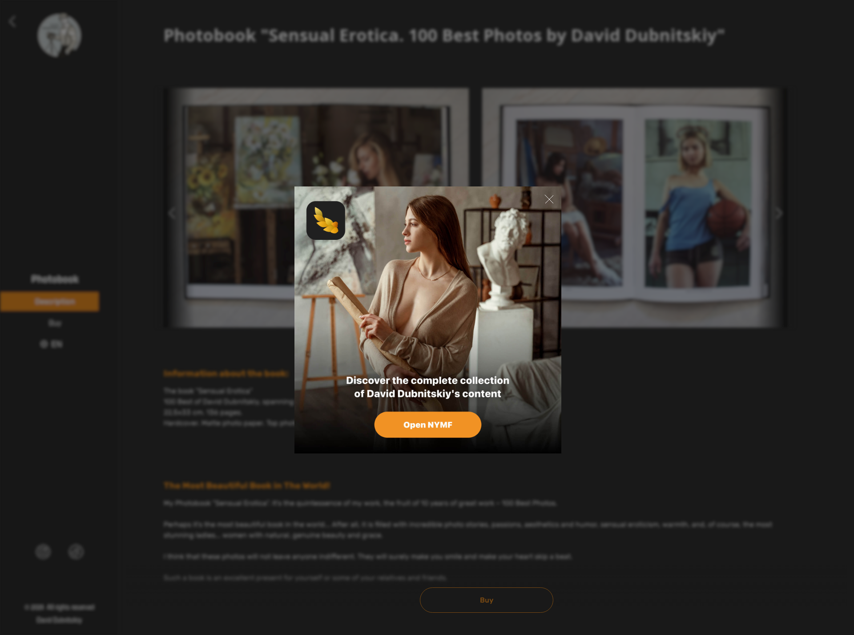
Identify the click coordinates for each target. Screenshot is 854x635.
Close (548, 198)
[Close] (427, 319)
